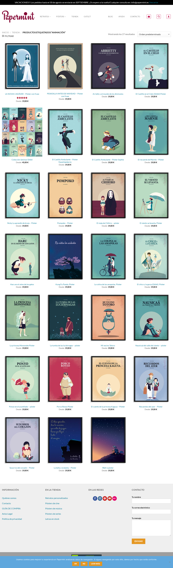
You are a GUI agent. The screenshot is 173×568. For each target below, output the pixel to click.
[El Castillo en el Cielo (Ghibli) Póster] (151, 66)
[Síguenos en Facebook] (95, 498)
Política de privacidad (12, 519)
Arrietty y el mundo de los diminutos (108, 94)
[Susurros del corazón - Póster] (22, 440)
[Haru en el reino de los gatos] (22, 256)
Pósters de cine (52, 503)
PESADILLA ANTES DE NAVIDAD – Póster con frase (65, 94)
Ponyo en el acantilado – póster (22, 406)
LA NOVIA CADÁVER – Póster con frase (22, 94)
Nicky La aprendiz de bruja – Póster (22, 223)
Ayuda (122, 16)
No (84, 564)
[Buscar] (159, 16)
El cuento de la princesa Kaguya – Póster (108, 406)
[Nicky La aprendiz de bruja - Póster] (22, 195)
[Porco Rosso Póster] (65, 379)
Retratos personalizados (56, 498)
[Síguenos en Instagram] (100, 498)
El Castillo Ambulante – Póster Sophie (108, 159)
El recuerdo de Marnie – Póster (151, 159)
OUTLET (87, 16)
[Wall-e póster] (108, 440)
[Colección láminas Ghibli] (22, 132)
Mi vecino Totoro (108, 345)
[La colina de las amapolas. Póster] (108, 256)
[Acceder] (168, 16)
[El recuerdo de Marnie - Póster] (151, 132)
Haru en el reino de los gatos (22, 284)
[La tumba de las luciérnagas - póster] (65, 317)
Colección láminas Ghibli (22, 159)
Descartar (153, 2)
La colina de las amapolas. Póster (108, 284)
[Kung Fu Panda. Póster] (65, 256)
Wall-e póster (108, 468)
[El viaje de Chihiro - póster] (108, 195)
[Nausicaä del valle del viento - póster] (151, 317)
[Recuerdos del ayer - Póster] (151, 379)
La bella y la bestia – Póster (65, 468)
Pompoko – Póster (65, 223)
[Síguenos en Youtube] (109, 498)
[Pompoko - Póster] (65, 195)
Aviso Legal (7, 513)
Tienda (74, 16)
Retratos (44, 16)
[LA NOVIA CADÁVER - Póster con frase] (22, 66)
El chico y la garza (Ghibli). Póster (151, 284)
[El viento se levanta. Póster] (151, 195)
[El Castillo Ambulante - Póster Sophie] (108, 132)
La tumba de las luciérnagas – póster (65, 345)
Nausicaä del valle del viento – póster (150, 345)
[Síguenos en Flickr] (114, 498)
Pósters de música (53, 508)
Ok (75, 564)
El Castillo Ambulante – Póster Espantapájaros (65, 160)
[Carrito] (149, 16)
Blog (110, 16)
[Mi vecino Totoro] (108, 317)
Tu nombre (136, 497)
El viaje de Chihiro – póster (108, 223)
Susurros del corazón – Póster (22, 468)
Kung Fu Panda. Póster (65, 284)
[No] (169, 563)
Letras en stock (52, 519)
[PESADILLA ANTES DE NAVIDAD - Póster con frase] (65, 66)
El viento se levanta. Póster (151, 223)
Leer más (95, 564)
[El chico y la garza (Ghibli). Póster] (151, 256)
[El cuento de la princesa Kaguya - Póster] (108, 379)
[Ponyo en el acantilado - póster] (22, 379)
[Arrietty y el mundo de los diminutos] (108, 66)
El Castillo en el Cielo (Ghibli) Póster (151, 94)
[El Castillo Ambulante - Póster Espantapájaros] (65, 132)
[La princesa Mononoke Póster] (22, 317)
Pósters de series (53, 513)
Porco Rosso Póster (65, 406)
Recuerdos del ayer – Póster (151, 406)
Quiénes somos (9, 498)
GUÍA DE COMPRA (11, 508)
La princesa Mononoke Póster (22, 345)
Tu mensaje (136, 518)
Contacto (135, 16)
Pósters (60, 16)
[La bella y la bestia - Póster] (65, 440)
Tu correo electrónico (141, 507)
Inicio (5, 32)
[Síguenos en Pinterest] (105, 498)
